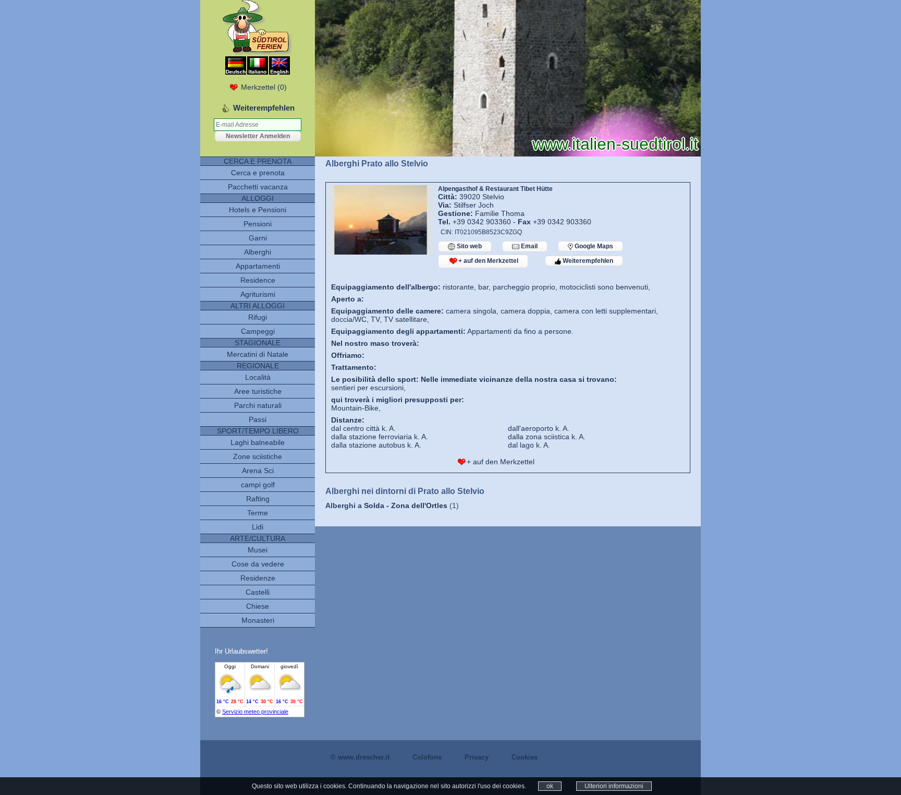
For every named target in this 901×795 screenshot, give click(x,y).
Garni (258, 238)
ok (549, 786)
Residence (257, 280)
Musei (257, 550)
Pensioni (257, 224)
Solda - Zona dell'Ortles (405, 505)
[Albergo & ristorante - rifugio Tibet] (380, 252)
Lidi (257, 527)
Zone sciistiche (257, 456)
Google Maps (593, 246)
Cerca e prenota (258, 172)
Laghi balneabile (257, 442)
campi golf (258, 484)
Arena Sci (258, 470)
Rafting (258, 499)
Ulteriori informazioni (614, 786)
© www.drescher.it (360, 757)
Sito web (468, 246)
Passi (257, 419)
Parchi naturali (258, 405)
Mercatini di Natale (257, 354)
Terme (257, 513)
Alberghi (257, 252)
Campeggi (258, 331)
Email (528, 246)
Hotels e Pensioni (257, 210)
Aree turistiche (258, 391)
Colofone (427, 757)
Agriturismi (257, 294)
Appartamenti (258, 266)
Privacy (477, 757)
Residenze (257, 578)
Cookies (525, 757)
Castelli (258, 592)
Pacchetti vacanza (258, 187)
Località (258, 377)
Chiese (257, 606)
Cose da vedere (258, 564)
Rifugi (257, 317)
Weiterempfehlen (587, 260)
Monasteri (257, 620)
